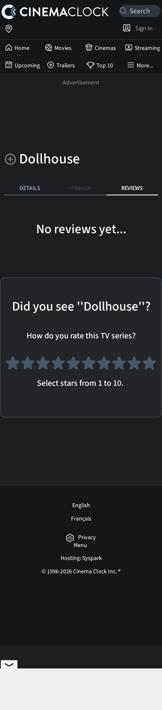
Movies (62, 48)
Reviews (132, 188)
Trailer (81, 188)
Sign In (142, 28)
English (81, 505)
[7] (104, 365)
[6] (88, 365)
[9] (134, 365)
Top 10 (104, 66)
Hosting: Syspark (81, 558)
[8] (119, 365)
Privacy (87, 538)
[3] (43, 365)
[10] (149, 365)
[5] (73, 365)
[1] (12, 365)
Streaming (147, 48)
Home (22, 48)
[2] (28, 365)
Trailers (65, 66)
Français (81, 518)
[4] (58, 365)
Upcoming (27, 66)
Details (30, 188)
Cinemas (105, 48)
